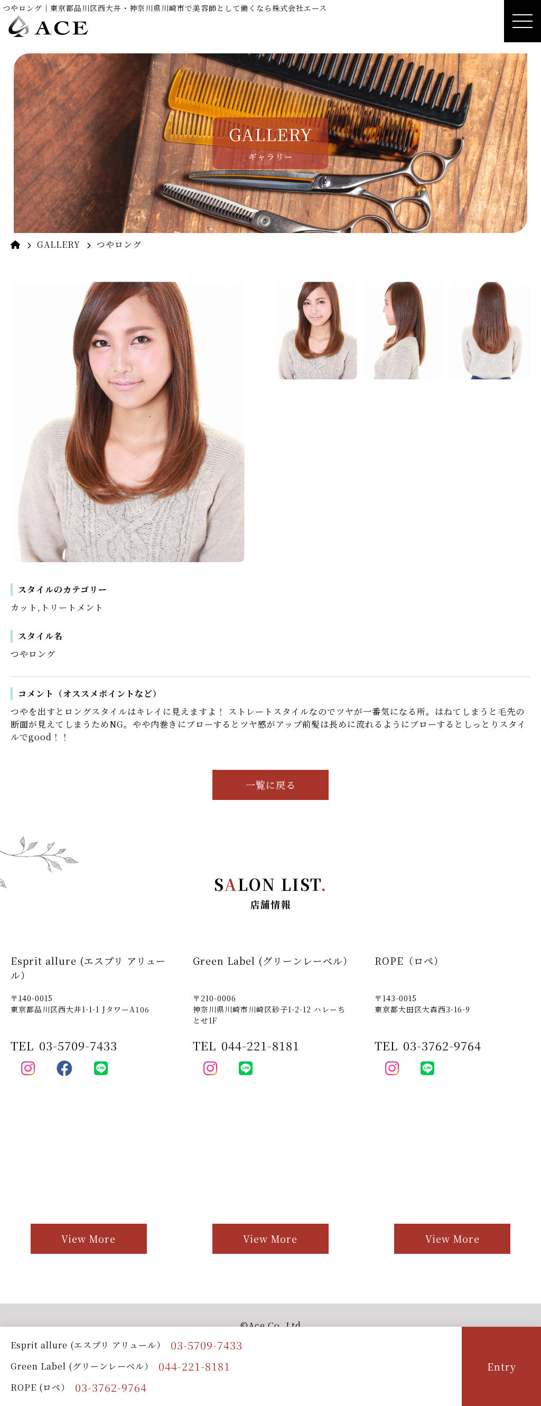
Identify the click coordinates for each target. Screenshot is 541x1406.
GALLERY (58, 244)
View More (88, 1238)
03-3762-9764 (111, 1387)
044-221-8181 (194, 1366)
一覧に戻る (271, 785)
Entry (501, 1366)
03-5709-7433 (206, 1345)
